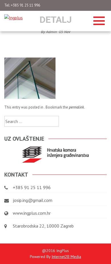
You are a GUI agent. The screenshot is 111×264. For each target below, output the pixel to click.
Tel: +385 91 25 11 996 (22, 5)
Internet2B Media (66, 256)
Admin (51, 31)
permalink (76, 107)
